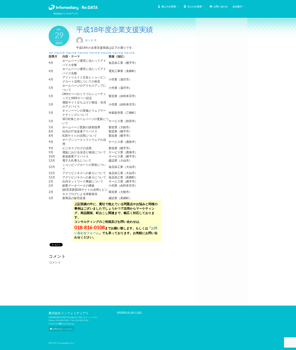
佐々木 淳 (91, 40)
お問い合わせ (220, 6)
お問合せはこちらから (62, 329)
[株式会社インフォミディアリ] (73, 6)
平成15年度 (129, 53)
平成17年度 (117, 53)
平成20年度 (82, 53)
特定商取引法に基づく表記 (129, 312)
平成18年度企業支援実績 (114, 29)
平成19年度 (94, 53)
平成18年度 (106, 53)
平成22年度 (59, 53)
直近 (51, 53)
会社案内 (237, 6)
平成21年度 (71, 53)
